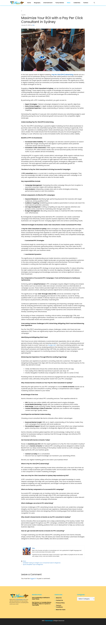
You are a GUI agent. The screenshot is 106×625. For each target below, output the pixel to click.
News (68, 2)
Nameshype (49, 620)
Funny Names (60, 2)
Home (29, 2)
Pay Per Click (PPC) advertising (62, 75)
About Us (59, 598)
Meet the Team (60, 609)
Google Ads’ (52, 345)
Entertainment (47, 2)
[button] (94, 2)
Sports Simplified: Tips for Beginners (33, 564)
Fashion (85, 2)
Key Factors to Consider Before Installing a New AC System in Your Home (41, 604)
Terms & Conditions (59, 606)
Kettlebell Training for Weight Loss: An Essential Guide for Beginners (42, 563)
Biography (37, 2)
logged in (33, 578)
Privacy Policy (60, 603)
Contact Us (59, 600)
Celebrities (76, 2)
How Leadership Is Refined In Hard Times (41, 598)
